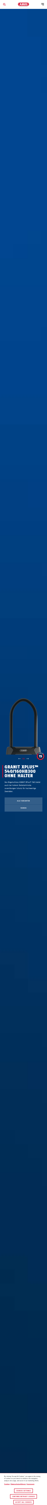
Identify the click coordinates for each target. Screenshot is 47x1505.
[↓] (27, 758)
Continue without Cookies (23, 1496)
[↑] (19, 758)
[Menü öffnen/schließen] (42, 4)
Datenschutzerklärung (18, 1484)
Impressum (30, 1484)
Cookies (7, 1484)
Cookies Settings (23, 1491)
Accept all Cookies (23, 1502)
